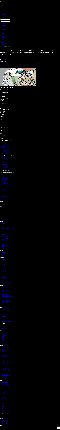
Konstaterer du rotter (5, 382)
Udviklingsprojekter (5, 217)
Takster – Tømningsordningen (6, 289)
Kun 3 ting (3, 343)
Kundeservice (4, 25)
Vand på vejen (4, 370)
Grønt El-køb (4, 277)
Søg (0, 19)
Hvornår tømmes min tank (6, 301)
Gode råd (3, 314)
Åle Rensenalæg (4, 146)
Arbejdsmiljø (4, 223)
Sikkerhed (3, 26)
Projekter (3, 9)
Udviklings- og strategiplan (6, 236)
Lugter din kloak (4, 377)
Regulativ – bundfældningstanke (6, 293)
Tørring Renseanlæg (5, 145)
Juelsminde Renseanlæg (5, 144)
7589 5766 (7, 103)
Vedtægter (3, 239)
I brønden (3, 333)
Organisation (4, 234)
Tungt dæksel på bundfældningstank (7, 290)
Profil (3, 233)
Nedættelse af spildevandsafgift (6, 291)
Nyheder (3, 8)
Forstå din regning (4, 176)
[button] (30, 18)
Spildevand (3, 23)
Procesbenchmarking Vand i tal (6, 281)
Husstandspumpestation (5, 361)
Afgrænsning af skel (5, 335)
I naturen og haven (4, 334)
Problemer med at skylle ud (6, 376)
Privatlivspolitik (4, 269)
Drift (3, 253)
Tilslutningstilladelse (5, 393)
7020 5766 (7, 59)
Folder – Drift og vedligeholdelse (7, 362)
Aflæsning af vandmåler (5, 180)
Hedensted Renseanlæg (5, 143)
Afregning (3, 181)
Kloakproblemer (4, 368)
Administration (4, 252)
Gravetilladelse (4, 398)
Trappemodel (4, 390)
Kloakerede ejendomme (5, 427)
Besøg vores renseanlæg (5, 148)
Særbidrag (3, 416)
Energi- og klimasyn (5, 240)
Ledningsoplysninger (5, 397)
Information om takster (5, 189)
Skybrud (3, 336)
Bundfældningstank (5, 287)
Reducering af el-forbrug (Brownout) (7, 228)
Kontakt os (3, 11)
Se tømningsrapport (5, 159)
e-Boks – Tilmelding (5, 158)
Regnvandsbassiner (5, 328)
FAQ (2, 327)
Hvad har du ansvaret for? (6, 309)
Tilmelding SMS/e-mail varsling (6, 300)
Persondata (3, 264)
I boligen (3, 332)
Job (2, 15)
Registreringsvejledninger (5, 420)
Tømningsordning (4, 31)
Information (3, 389)
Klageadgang (4, 259)
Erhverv (3, 24)
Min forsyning (4, 157)
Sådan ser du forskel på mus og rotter (7, 385)
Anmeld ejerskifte (4, 160)
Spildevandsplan (4, 237)
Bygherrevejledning (5, 421)
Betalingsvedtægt (4, 190)
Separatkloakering (4, 338)
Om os (3, 27)
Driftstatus (3, 147)
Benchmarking (4, 245)
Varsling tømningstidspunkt (6, 165)
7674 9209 (6, 102)
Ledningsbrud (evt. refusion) (6, 161)
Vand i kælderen (4, 372)
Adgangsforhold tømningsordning (7, 319)
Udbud (3, 404)
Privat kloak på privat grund (6, 369)
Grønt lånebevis (4, 275)
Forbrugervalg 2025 (5, 238)
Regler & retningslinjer (5, 409)
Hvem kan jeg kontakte (5, 288)
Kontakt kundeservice (5, 196)
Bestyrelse (3, 235)
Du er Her (1, 46)
